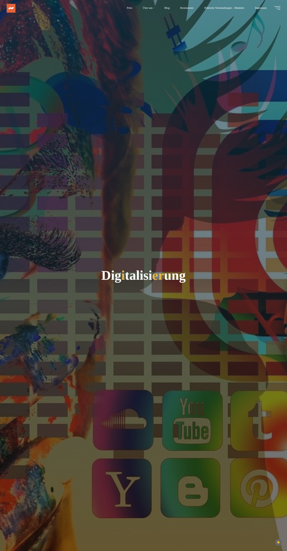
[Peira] (11, 7)
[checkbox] (278, 542)
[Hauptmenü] (277, 8)
